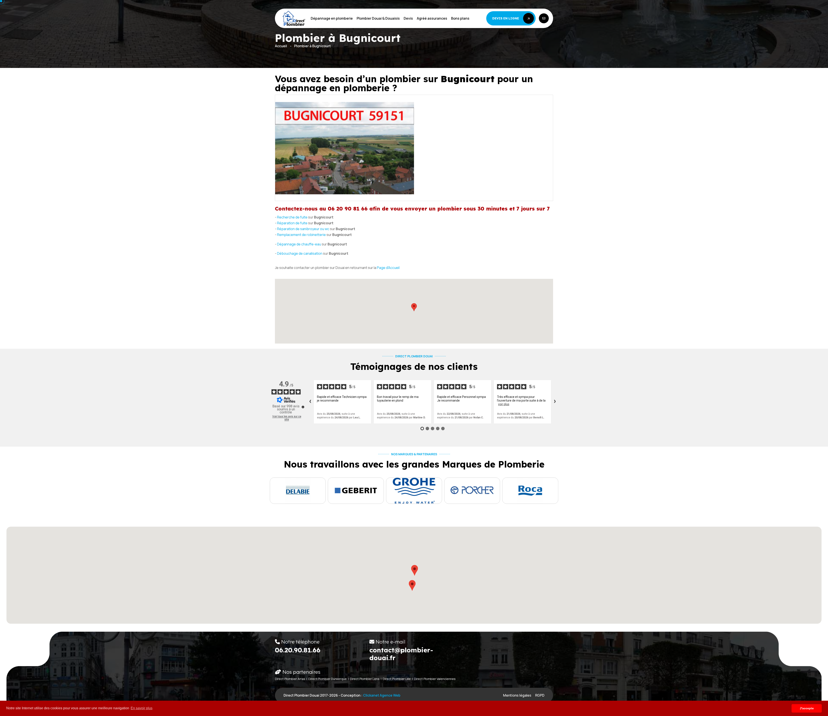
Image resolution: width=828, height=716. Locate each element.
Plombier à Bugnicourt (312, 46)
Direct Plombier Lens (365, 679)
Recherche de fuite (292, 217)
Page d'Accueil (388, 267)
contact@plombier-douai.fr (401, 654)
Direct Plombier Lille (397, 679)
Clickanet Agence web (381, 695)
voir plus (503, 404)
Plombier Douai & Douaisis (378, 18)
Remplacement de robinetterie (301, 234)
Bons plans (460, 18)
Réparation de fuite (292, 223)
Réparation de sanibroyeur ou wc (303, 228)
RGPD (539, 695)
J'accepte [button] (807, 708)
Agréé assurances (432, 18)
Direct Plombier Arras (290, 679)
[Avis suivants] (555, 402)
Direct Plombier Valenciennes (435, 679)
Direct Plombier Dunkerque (327, 679)
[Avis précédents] (310, 402)
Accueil (281, 46)
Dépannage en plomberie (332, 18)
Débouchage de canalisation (299, 253)
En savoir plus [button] (141, 708)
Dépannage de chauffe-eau (299, 244)
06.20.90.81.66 (297, 650)
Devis (408, 18)
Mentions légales (517, 695)
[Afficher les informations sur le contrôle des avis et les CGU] (303, 407)
